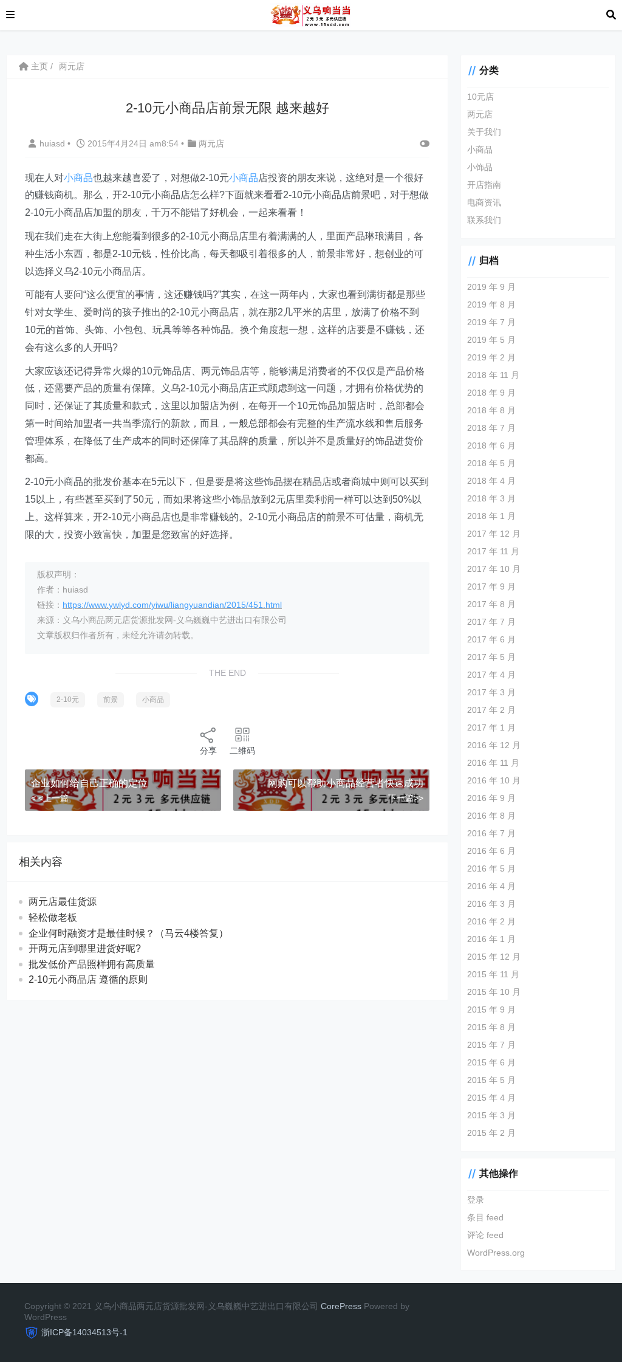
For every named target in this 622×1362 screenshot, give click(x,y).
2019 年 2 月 (491, 357)
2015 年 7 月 (491, 1045)
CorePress (341, 1306)
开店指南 (484, 185)
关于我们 (484, 132)
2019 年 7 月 (491, 322)
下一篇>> (405, 798)
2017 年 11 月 (493, 551)
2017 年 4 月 (491, 674)
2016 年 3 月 (491, 904)
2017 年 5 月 (491, 657)
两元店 (71, 66)
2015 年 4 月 (491, 1097)
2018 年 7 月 (491, 428)
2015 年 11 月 (493, 974)
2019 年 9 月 (491, 287)
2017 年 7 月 (491, 622)
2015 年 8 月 (491, 1027)
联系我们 (484, 220)
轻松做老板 (53, 917)
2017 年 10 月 (494, 569)
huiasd (53, 143)
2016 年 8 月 (491, 815)
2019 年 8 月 (491, 304)
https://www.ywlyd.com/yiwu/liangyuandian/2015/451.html (172, 605)
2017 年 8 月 (491, 604)
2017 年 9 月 (491, 586)
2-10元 (67, 699)
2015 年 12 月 (494, 956)
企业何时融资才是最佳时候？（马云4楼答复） (128, 933)
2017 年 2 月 (491, 710)
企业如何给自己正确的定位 (89, 783)
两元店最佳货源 (63, 901)
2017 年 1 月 (491, 727)
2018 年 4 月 (491, 481)
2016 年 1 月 (491, 939)
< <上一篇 (50, 798)
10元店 (480, 96)
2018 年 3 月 (491, 498)
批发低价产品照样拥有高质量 (92, 964)
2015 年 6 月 (491, 1062)
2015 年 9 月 (491, 1009)
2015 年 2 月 (491, 1133)
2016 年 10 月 (494, 780)
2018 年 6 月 (491, 445)
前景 (110, 699)
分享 (208, 750)
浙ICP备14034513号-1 (84, 1332)
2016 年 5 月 (491, 868)
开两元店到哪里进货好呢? (85, 948)
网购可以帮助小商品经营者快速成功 (345, 783)
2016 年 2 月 (491, 921)
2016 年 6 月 (491, 851)
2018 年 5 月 (491, 463)
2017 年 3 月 (491, 692)
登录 (475, 1200)
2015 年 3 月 (491, 1115)
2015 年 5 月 (491, 1080)
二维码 (242, 750)
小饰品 (480, 167)
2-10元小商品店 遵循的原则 (88, 979)
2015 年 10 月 (494, 992)
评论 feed (485, 1235)
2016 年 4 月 (491, 886)
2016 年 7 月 (491, 833)
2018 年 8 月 (491, 410)
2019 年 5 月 (491, 340)
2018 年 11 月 (493, 375)
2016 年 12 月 (494, 745)
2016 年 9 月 (491, 798)
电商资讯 (484, 202)
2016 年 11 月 (493, 763)
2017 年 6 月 (491, 639)
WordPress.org (496, 1252)
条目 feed (485, 1217)
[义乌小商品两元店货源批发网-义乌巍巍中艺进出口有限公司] (310, 14)
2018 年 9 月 (491, 392)
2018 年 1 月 (491, 516)
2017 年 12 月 (494, 533)
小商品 (78, 178)
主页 (38, 66)
